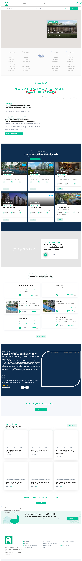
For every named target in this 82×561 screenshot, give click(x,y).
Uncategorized (10, 447)
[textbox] (38, 8)
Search (74, 8)
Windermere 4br (8, 177)
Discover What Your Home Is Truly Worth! (40, 483)
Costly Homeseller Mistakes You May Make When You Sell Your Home (65, 451)
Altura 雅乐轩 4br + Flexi (55, 32)
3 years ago (16, 447)
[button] (23, 387)
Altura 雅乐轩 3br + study (26, 285)
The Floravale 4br (35, 207)
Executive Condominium (7, 174)
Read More (8, 454)
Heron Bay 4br (60, 285)
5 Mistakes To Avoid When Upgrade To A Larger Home (14, 451)
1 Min (21, 447)
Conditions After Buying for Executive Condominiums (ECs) (50, 544)
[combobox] (51, 8)
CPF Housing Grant (33, 3)
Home (11, 3)
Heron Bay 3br (60, 301)
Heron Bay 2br (23, 318)
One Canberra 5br (35, 177)
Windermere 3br (60, 317)
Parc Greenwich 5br (9, 207)
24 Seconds (22, 479)
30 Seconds (47, 479)
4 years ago (41, 479)
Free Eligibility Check (53, 254)
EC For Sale (17, 3)
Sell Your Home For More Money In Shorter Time (14, 483)
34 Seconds (72, 479)
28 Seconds (47, 447)
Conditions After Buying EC (54, 3)
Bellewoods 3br (61, 177)
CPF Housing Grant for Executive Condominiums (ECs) (30, 546)
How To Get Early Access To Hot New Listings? (66, 483)
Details (6, 188)
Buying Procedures (42, 3)
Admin (62, 294)
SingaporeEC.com (66, 545)
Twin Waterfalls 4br (63, 207)
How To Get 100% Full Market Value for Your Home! (40, 451)
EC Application (65, 3)
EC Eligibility (24, 3)
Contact (71, 3)
